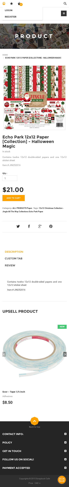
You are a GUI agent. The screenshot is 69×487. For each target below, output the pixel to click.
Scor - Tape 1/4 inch (13, 391)
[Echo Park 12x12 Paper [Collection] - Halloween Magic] (34, 98)
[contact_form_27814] (62, 480)
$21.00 (13, 190)
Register (10, 16)
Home (5, 55)
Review (10, 265)
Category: (7, 208)
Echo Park (33, 211)
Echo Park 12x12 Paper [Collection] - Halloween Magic (28, 141)
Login (8, 10)
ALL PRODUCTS (19, 208)
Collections (23, 211)
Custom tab (13, 258)
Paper (29, 208)
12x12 (41, 208)
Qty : (4, 173)
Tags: (35, 208)
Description (14, 251)
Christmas (49, 208)
